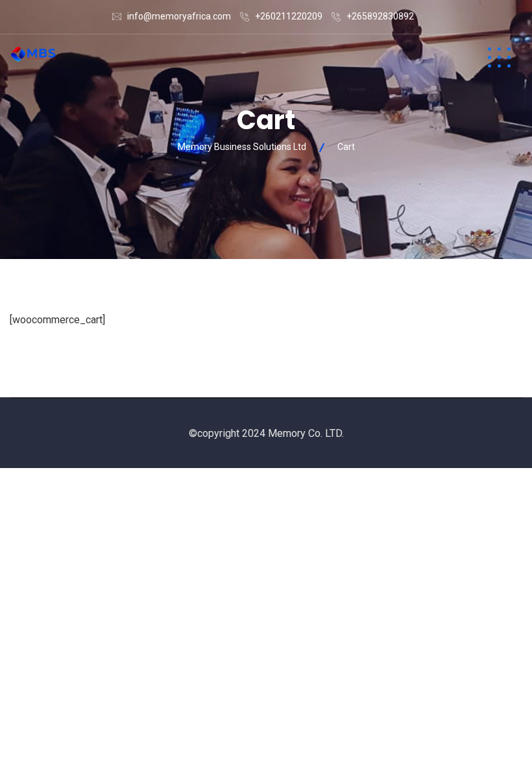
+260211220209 (288, 16)
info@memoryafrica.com (179, 16)
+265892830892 (380, 16)
